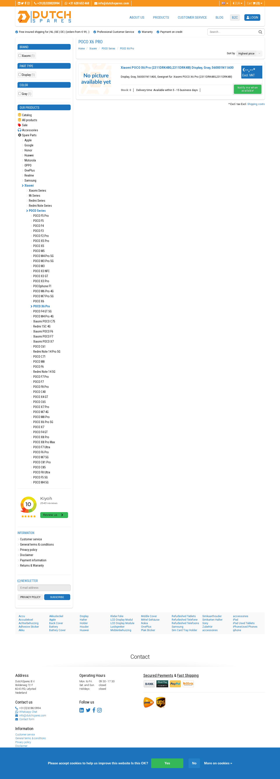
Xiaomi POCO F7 (43, 336)
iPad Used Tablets (244, 623)
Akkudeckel (56, 616)
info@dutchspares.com (32, 715)
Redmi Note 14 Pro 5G (46, 351)
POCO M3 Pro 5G (43, 261)
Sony (205, 623)
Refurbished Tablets (184, 616)
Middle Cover (149, 616)
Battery (53, 626)
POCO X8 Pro (41, 437)
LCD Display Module (122, 623)
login (253, 17)
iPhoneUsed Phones (245, 626)
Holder (84, 623)
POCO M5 (39, 251)
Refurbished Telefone (185, 619)
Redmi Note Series (40, 205)
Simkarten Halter (212, 619)
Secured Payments (158, 675)
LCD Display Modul (121, 619)
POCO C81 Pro (42, 462)
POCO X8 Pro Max (44, 442)
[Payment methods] (162, 683)
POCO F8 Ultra (41, 472)
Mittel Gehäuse (150, 619)
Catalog (26, 115)
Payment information (32, 560)
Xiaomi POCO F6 (43, 331)
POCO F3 (38, 231)
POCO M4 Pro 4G (43, 316)
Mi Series (34, 195)
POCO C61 (39, 346)
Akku (21, 630)
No (194, 763)
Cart (253, 3)
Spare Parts (29, 135)
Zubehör (207, 626)
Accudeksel (26, 619)
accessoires (210, 630)
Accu (22, 616)
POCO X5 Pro (41, 241)
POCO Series (37, 210)
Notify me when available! (248, 89)
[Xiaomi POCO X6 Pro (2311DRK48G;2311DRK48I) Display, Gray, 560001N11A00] (96, 78)
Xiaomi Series (37, 190)
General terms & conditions (36, 544)
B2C (235, 17)
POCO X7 (38, 427)
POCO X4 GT (40, 397)
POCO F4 (38, 226)
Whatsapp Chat (28, 711)
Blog (219, 17)
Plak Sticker (148, 630)
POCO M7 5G (41, 457)
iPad (235, 619)
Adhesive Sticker (29, 626)
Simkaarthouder (212, 616)
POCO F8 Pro (41, 387)
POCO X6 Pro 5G (43, 422)
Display (28, 75)
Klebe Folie (116, 616)
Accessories (29, 130)
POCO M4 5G (41, 482)
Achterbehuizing (28, 623)
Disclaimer (26, 555)
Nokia (144, 623)
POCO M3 (39, 266)
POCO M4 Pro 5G (43, 256)
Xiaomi (28, 56)
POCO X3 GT (40, 276)
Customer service (192, 17)
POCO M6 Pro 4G (43, 291)
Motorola (30, 160)
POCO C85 (39, 467)
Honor (28, 150)
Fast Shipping (188, 675)
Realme (29, 175)
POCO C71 (39, 356)
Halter (83, 619)
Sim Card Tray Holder (184, 630)
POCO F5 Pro (41, 215)
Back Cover (56, 623)
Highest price (246, 53)
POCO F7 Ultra (41, 447)
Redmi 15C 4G (42, 326)
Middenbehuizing (120, 630)
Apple (28, 140)
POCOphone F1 (42, 286)
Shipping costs (256, 104)
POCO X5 (38, 246)
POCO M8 (39, 361)
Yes (167, 763)
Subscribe (57, 597)
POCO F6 (38, 366)
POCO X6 (38, 301)
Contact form (26, 719)
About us (137, 17)
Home (81, 48)
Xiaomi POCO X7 (43, 341)
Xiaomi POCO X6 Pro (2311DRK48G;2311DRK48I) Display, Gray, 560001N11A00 (177, 67)
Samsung (30, 180)
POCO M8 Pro (41, 417)
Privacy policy (28, 549)
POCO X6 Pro (41, 306)
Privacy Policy (30, 597)
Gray (26, 94)
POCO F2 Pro (41, 236)
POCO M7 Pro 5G (43, 296)
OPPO (28, 165)
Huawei (29, 155)
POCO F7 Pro (41, 376)
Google (28, 145)
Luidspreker (117, 626)
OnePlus (29, 170)
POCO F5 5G (40, 477)
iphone (237, 630)
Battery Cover (57, 630)
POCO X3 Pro (41, 281)
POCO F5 (38, 220)
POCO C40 (39, 392)
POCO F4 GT (40, 432)
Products (161, 17)
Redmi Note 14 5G (44, 371)
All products (29, 120)
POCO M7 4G (41, 412)
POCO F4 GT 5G (42, 311)
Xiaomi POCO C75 (44, 321)
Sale (24, 125)
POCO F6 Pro (41, 452)
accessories (240, 616)
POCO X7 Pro (41, 407)
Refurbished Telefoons (185, 623)
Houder (84, 626)
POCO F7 (38, 381)
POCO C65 (39, 402)
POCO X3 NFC (41, 271)
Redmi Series (36, 200)
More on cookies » (218, 763)
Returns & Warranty (31, 565)
